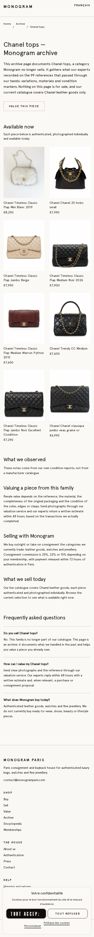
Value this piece (24, 106)
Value (7, 811)
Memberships (12, 829)
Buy (5, 799)
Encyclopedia (12, 823)
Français (82, 5)
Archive (20, 23)
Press (7, 861)
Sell (5, 805)
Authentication (13, 855)
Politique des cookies (57, 922)
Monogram (18, 6)
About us (9, 849)
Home (7, 23)
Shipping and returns (17, 886)
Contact (9, 867)
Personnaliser (32, 925)
